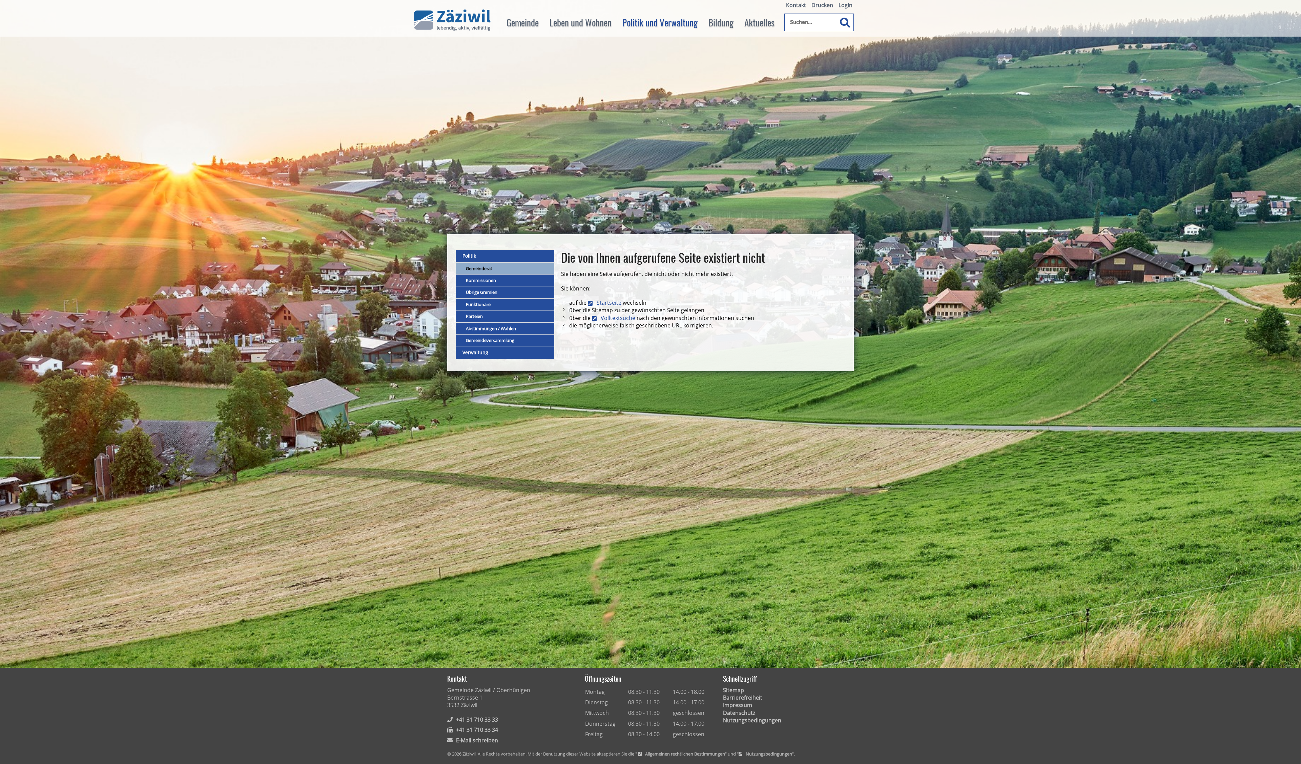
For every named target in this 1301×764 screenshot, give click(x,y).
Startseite (609, 302)
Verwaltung (475, 352)
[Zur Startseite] (452, 20)
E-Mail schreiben (477, 740)
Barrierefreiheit (742, 697)
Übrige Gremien (481, 292)
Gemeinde (523, 22)
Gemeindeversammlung (490, 340)
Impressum (737, 705)
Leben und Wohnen (581, 22)
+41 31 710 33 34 (477, 729)
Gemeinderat (479, 268)
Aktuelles (759, 22)
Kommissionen (481, 280)
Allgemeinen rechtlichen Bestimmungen (685, 754)
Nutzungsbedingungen (752, 720)
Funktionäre (478, 304)
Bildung (721, 22)
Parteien (474, 316)
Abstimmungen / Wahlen (491, 328)
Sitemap (733, 690)
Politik (469, 256)
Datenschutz (739, 713)
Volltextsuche (618, 318)
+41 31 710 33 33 (477, 719)
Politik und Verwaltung (660, 22)
